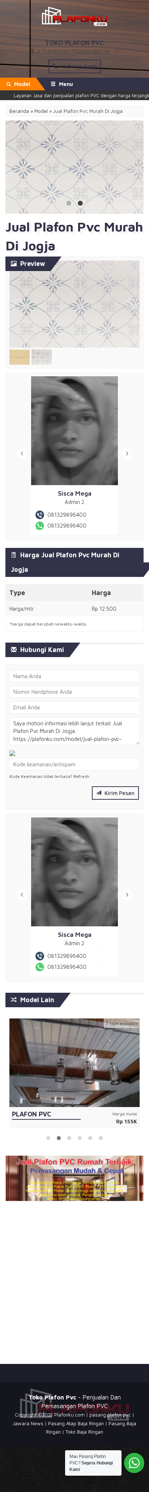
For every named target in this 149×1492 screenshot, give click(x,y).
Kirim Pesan (119, 791)
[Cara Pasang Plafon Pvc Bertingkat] (74, 1060)
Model (41, 111)
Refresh (81, 775)
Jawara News (28, 1426)
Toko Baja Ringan (84, 1435)
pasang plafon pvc (110, 1418)
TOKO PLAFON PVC (74, 42)
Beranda (19, 111)
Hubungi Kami (78, 66)
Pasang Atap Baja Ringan (76, 1426)
